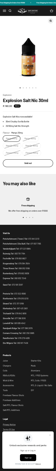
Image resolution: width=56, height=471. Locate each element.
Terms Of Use (9, 429)
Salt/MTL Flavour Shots (13, 405)
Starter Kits (36, 360)
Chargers (7, 365)
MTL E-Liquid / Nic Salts (41, 385)
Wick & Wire (8, 380)
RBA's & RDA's (9, 375)
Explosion (7, 95)
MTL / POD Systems (39, 375)
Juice (5, 360)
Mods (33, 365)
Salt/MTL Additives (11, 410)
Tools (5, 390)
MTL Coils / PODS (38, 380)
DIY (32, 390)
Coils (5, 370)
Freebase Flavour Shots (13, 395)
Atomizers (35, 370)
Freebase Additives (11, 400)
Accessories (8, 385)
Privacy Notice (9, 424)
